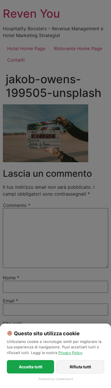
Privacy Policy (70, 352)
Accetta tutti (30, 366)
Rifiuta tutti (80, 366)
